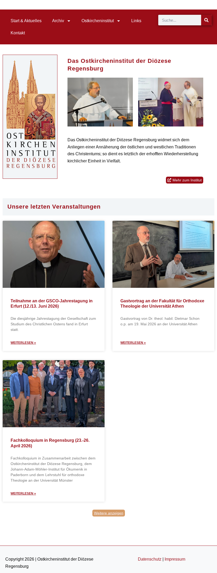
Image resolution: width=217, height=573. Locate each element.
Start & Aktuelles (26, 20)
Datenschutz (149, 559)
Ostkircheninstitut (98, 20)
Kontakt (18, 33)
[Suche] (206, 20)
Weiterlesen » (23, 343)
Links (136, 20)
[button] (108, 513)
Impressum (175, 559)
